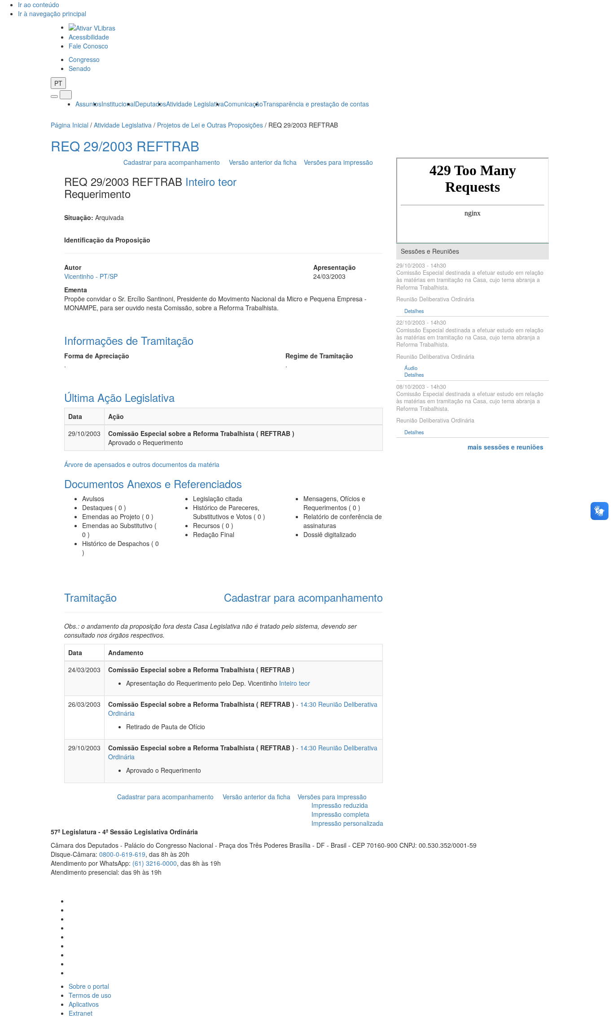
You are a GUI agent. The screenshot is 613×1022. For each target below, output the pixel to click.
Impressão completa (340, 814)
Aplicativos (84, 1004)
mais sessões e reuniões (505, 446)
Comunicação (243, 103)
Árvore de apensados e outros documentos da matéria (141, 464)
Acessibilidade (89, 36)
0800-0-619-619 (122, 854)
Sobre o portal (89, 986)
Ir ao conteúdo (38, 4)
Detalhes (414, 311)
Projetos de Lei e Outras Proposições (210, 124)
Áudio (410, 368)
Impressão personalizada (347, 823)
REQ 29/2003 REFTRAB (125, 145)
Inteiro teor (210, 181)
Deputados (150, 103)
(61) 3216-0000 (154, 863)
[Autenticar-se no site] (559, 883)
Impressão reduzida (339, 805)
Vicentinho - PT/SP (91, 276)
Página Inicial (69, 124)
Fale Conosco (88, 45)
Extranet (80, 1013)
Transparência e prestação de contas (316, 103)
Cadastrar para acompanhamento (173, 162)
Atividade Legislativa (195, 103)
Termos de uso (90, 995)
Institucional (118, 103)
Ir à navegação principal (52, 13)
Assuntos (88, 103)
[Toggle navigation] (54, 96)
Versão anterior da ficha (262, 162)
